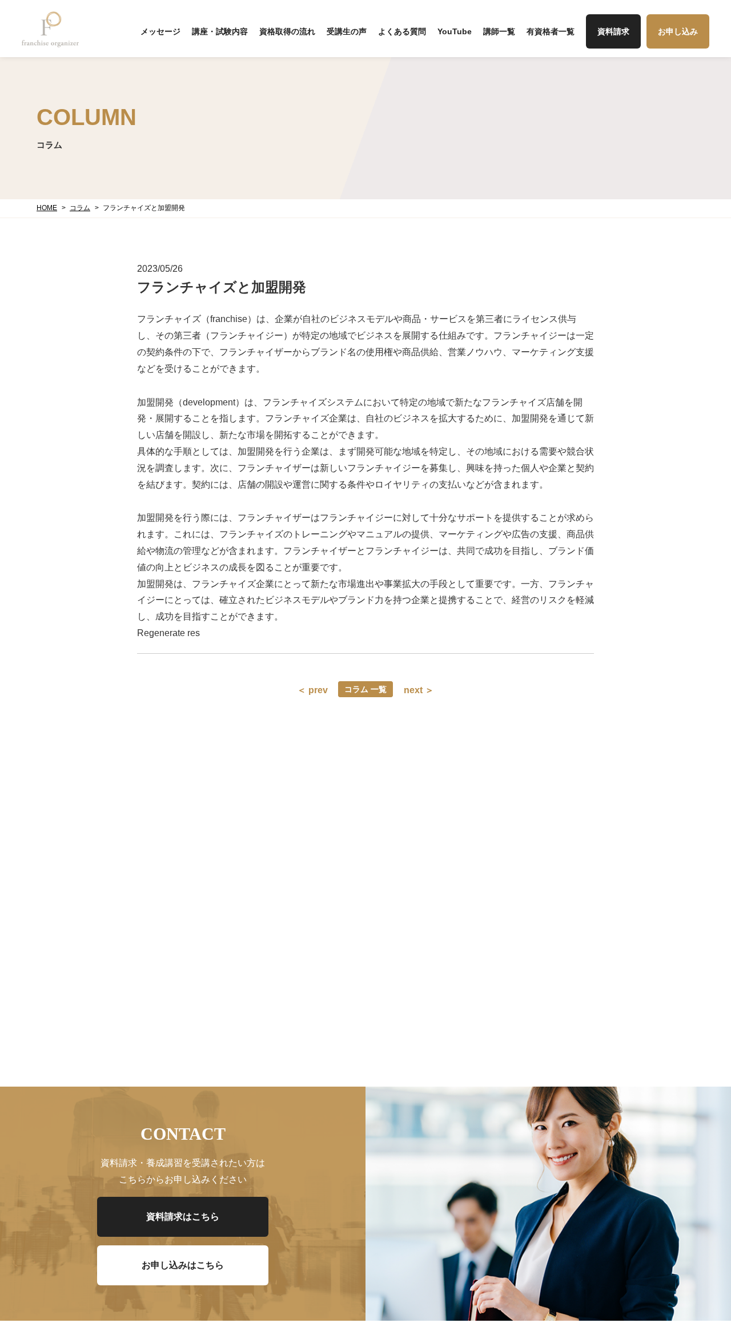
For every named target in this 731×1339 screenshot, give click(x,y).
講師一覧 (499, 31)
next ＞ (419, 690)
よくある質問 (402, 31)
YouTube (454, 31)
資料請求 (613, 31)
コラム (80, 208)
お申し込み (678, 31)
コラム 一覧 (365, 689)
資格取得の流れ (287, 31)
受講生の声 (347, 31)
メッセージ (160, 31)
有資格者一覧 (551, 31)
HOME (47, 208)
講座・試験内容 (220, 31)
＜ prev (312, 690)
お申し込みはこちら (183, 1265)
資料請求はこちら (182, 1216)
